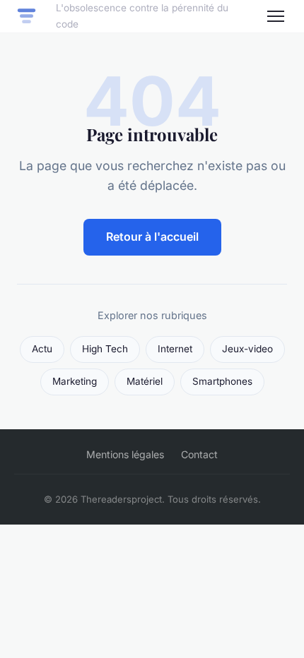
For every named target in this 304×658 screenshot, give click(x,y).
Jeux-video (247, 348)
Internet (175, 348)
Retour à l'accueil (152, 236)
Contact (199, 454)
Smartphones (222, 381)
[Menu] (276, 16)
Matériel (145, 381)
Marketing (74, 381)
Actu (42, 348)
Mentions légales (125, 454)
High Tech (105, 348)
